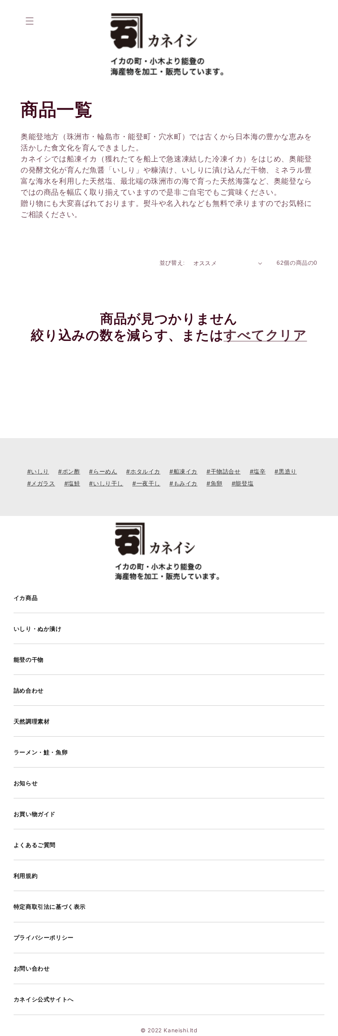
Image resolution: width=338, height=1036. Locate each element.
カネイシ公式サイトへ (44, 999)
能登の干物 (29, 659)
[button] (30, 21)
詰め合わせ (29, 690)
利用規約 (26, 876)
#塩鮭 (72, 483)
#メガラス (41, 483)
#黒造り (285, 471)
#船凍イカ (183, 471)
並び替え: (172, 262)
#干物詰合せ (224, 471)
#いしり (38, 471)
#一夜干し (146, 483)
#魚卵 (215, 483)
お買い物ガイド (35, 814)
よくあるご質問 (35, 845)
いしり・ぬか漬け (38, 628)
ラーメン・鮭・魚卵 (41, 752)
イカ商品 (26, 598)
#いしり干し (106, 483)
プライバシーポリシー (44, 937)
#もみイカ (183, 483)
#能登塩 (243, 483)
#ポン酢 (69, 471)
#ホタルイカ (143, 471)
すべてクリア (265, 335)
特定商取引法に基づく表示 (50, 906)
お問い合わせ (32, 968)
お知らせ (26, 783)
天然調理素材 (32, 721)
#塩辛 (258, 471)
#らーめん (103, 471)
